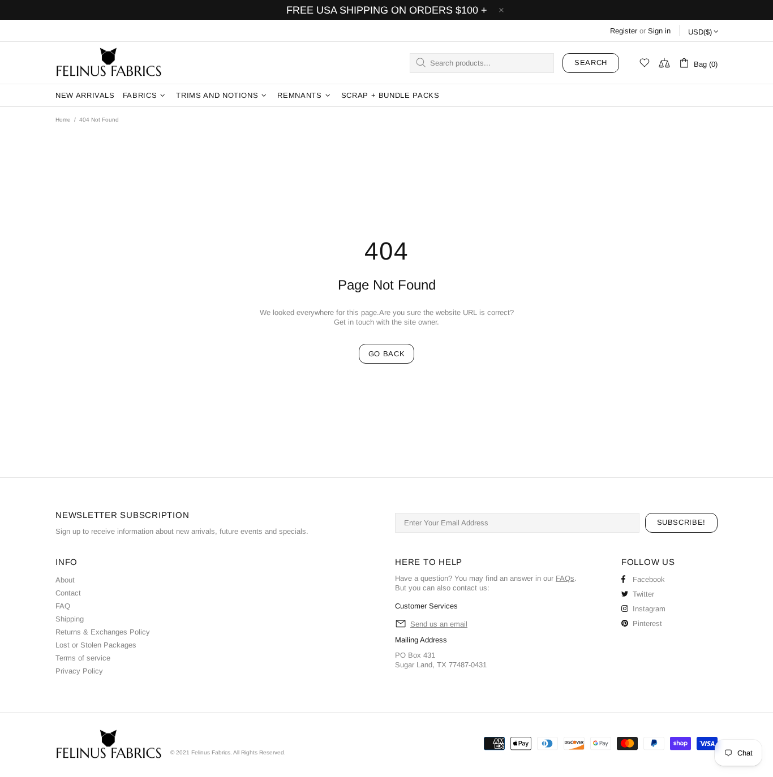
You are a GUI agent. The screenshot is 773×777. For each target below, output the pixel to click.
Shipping (69, 619)
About (65, 580)
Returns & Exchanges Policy (102, 632)
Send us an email (438, 624)
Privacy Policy (79, 671)
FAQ (62, 606)
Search (590, 62)
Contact (68, 593)
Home (63, 119)
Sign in (659, 31)
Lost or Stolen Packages (95, 645)
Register (623, 31)
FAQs (565, 578)
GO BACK (386, 353)
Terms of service (82, 658)
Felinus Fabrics (108, 63)
